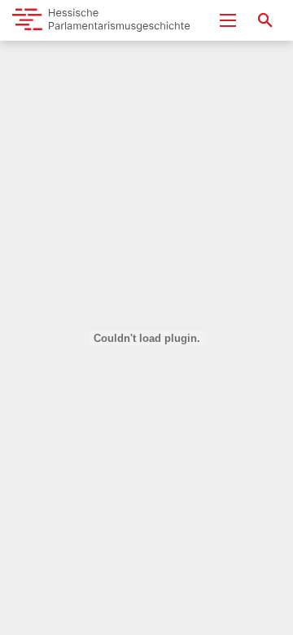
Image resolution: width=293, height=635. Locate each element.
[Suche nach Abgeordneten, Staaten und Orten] (265, 20)
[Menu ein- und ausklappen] (227, 20)
